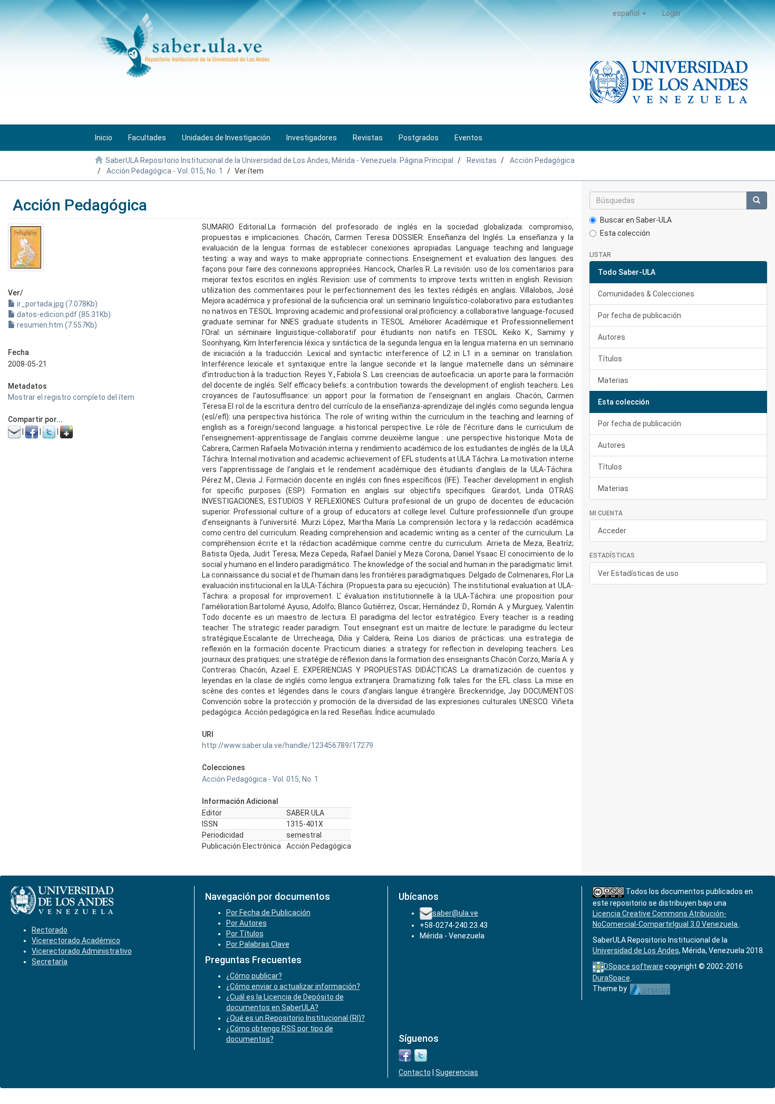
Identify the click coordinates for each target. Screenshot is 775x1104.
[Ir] (756, 200)
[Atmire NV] (650, 988)
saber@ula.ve (455, 913)
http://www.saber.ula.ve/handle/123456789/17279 (287, 745)
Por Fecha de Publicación (268, 912)
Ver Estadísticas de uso (638, 573)
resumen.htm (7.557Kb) (56, 325)
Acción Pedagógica (542, 160)
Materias (613, 380)
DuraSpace (611, 978)
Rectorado (49, 930)
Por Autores (246, 923)
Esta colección (625, 233)
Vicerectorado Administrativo (82, 951)
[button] (629, 13)
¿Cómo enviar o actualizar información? (293, 986)
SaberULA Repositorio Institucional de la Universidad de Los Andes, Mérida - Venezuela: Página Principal (279, 160)
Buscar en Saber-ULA (636, 220)
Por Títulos (245, 933)
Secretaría (49, 961)
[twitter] (420, 1054)
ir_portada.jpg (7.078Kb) (56, 304)
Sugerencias (456, 1072)
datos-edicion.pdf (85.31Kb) (63, 314)
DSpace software (633, 966)
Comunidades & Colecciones (646, 294)
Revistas (482, 160)
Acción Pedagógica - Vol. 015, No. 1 (164, 171)
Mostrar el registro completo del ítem (71, 397)
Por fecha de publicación (639, 315)
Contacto (415, 1072)
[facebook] (405, 1054)
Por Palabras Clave (257, 944)
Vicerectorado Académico (76, 940)
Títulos (610, 358)
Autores (611, 337)
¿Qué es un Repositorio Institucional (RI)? (295, 1018)
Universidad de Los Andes (636, 950)
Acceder (612, 530)
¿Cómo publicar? (254, 976)
